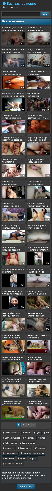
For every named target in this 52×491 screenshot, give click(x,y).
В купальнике (11, 453)
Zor (47, 433)
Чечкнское (9, 448)
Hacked (22, 458)
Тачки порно (25, 448)
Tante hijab (9, 458)
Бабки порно (10, 443)
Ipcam (34, 458)
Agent (38, 433)
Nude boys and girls (13, 463)
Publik (27, 433)
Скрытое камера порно (33, 453)
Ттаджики (40, 448)
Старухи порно (28, 443)
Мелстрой (29, 438)
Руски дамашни (11, 433)
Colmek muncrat (12, 438)
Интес (42, 438)
